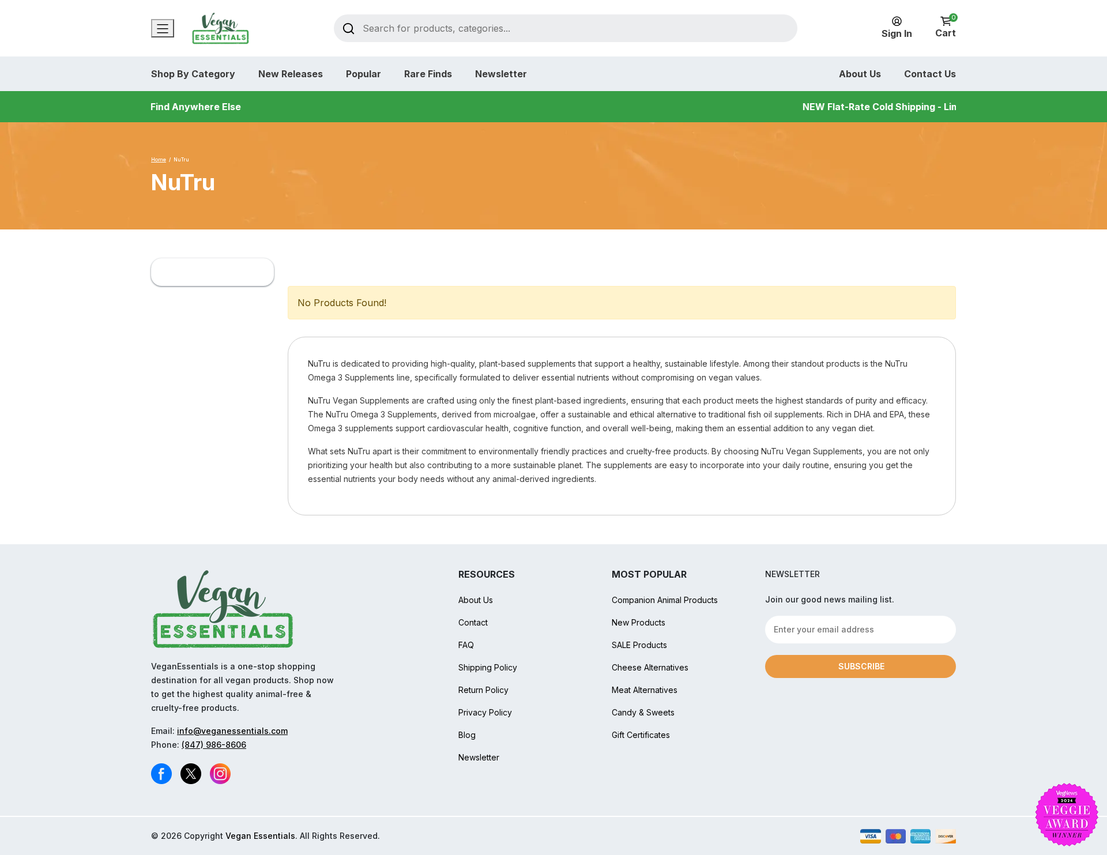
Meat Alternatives (644, 690)
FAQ (466, 645)
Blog (467, 735)
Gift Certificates (641, 735)
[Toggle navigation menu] (162, 28)
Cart (945, 27)
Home (158, 159)
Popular (363, 73)
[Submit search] (348, 28)
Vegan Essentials (260, 836)
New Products (638, 622)
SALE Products (639, 645)
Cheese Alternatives (650, 667)
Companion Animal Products (665, 600)
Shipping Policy (487, 667)
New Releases (290, 73)
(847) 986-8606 (214, 744)
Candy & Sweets (643, 712)
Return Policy (483, 690)
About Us (860, 73)
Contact (473, 622)
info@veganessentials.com (232, 731)
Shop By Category (193, 73)
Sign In (897, 33)
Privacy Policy (485, 712)
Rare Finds (428, 73)
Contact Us (930, 73)
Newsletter (501, 73)
